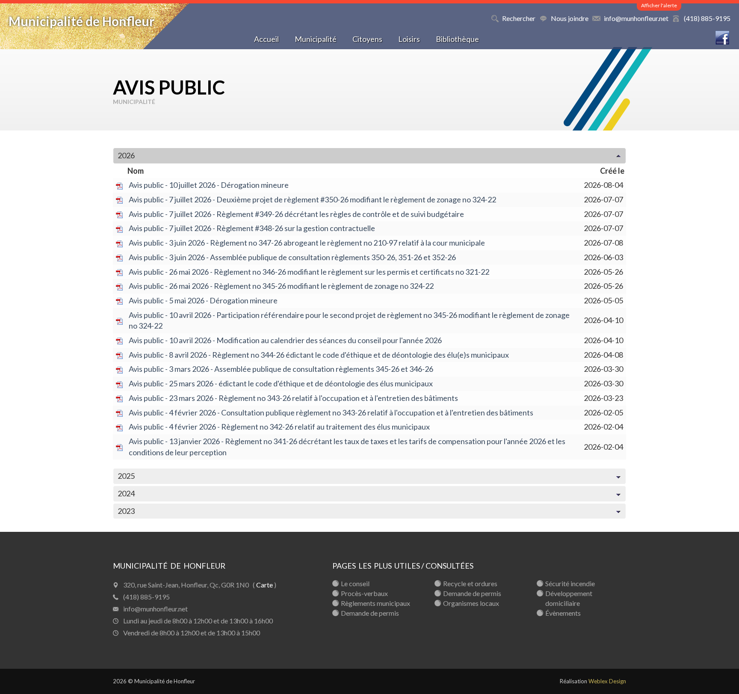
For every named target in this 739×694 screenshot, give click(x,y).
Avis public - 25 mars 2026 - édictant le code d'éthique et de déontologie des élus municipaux (281, 383)
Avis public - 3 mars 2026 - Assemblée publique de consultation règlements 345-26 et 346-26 (281, 369)
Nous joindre (569, 18)
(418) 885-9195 (707, 18)
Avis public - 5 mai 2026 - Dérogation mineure (203, 300)
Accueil (266, 39)
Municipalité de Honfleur (81, 21)
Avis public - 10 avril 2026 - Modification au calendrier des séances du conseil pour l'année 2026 (285, 340)
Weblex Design (607, 681)
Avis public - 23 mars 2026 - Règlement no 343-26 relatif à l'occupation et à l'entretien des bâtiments (293, 398)
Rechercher (518, 18)
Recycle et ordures (470, 583)
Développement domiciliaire (568, 598)
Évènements (563, 613)
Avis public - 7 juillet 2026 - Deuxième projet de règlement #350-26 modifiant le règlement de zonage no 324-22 (312, 199)
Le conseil (355, 583)
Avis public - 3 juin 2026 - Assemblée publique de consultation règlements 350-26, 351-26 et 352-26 (292, 257)
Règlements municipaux (375, 603)
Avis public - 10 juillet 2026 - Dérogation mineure (209, 185)
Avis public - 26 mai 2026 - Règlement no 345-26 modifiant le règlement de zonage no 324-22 (281, 286)
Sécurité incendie (570, 583)
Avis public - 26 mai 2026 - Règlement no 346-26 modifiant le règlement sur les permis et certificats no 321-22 (309, 271)
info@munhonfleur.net (636, 18)
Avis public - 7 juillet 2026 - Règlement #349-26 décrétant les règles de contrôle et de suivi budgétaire (296, 214)
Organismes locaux (471, 603)
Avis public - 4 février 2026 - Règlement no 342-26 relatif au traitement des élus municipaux (279, 426)
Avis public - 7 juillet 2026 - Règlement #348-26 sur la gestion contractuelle (252, 228)
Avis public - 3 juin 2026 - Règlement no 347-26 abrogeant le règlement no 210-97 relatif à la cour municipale (307, 242)
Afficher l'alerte (659, 5)
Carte (264, 585)
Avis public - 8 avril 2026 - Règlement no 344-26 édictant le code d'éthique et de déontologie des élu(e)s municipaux (319, 354)
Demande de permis (370, 613)
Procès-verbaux (364, 593)
